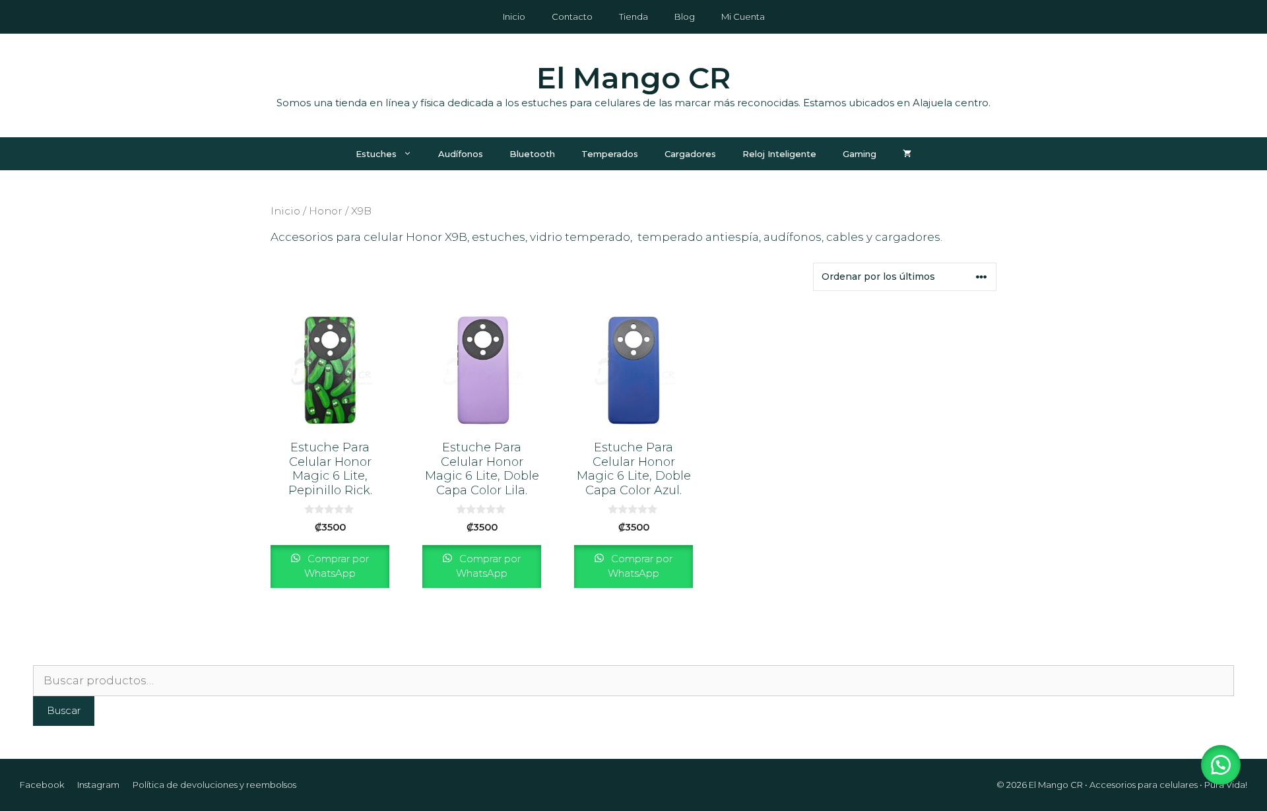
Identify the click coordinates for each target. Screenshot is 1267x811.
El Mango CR (633, 77)
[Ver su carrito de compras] (907, 153)
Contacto (572, 16)
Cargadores (690, 153)
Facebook (42, 784)
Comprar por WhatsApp (336, 566)
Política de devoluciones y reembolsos (214, 784)
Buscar (64, 710)
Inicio (514, 16)
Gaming (859, 153)
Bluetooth (532, 153)
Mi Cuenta (743, 16)
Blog (684, 16)
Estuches (376, 153)
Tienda (633, 16)
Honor (325, 211)
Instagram (98, 784)
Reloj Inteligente (779, 153)
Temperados (609, 153)
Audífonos (460, 153)
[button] (1221, 765)
